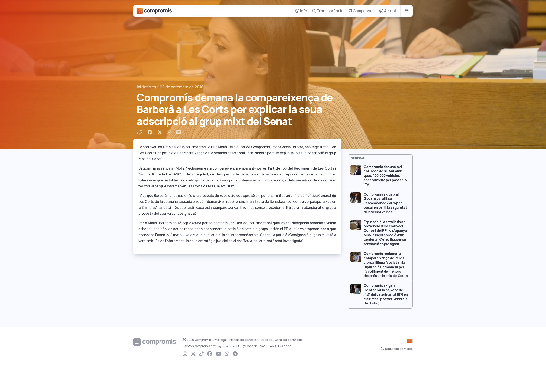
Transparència (329, 10)
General (357, 158)
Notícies (148, 86)
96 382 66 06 (231, 346)
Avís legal (220, 340)
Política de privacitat (243, 340)
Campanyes (363, 10)
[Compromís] (154, 11)
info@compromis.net (201, 346)
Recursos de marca (399, 349)
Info (303, 10)
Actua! (389, 10)
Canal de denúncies (289, 340)
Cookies (266, 340)
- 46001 (268, 346)
